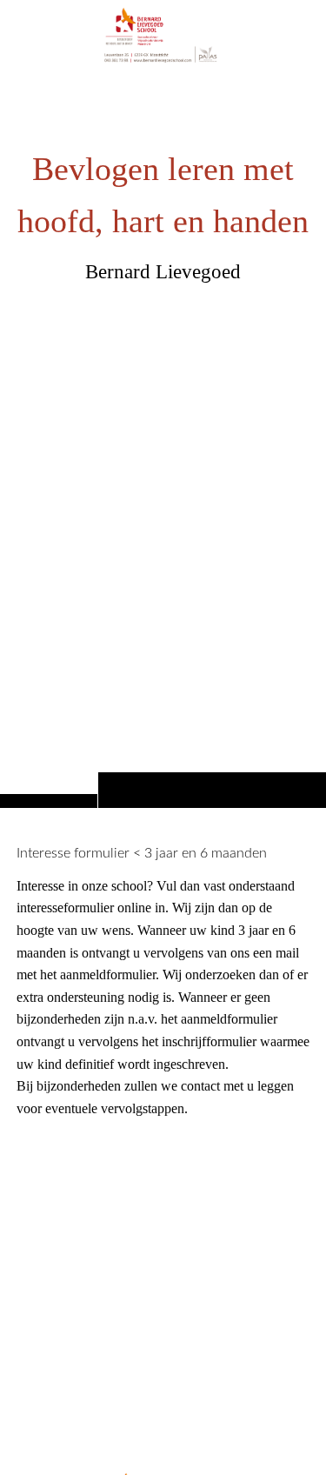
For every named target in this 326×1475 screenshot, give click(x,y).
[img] (163, 438)
